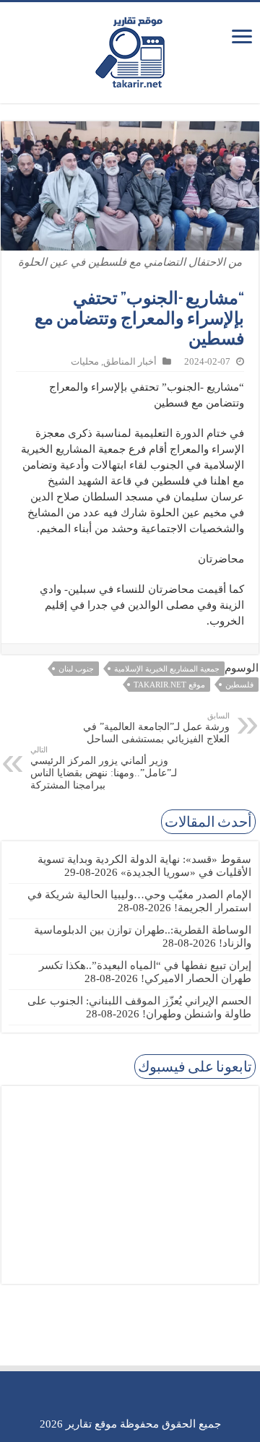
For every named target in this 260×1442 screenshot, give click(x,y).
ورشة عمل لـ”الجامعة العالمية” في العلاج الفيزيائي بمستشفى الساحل (156, 727)
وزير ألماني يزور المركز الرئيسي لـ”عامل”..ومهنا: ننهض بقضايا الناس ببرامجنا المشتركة (103, 768)
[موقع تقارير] (130, 49)
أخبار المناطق (130, 362)
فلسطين (239, 684)
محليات (85, 362)
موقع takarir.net (169, 684)
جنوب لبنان (76, 668)
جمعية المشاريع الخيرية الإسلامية (167, 668)
